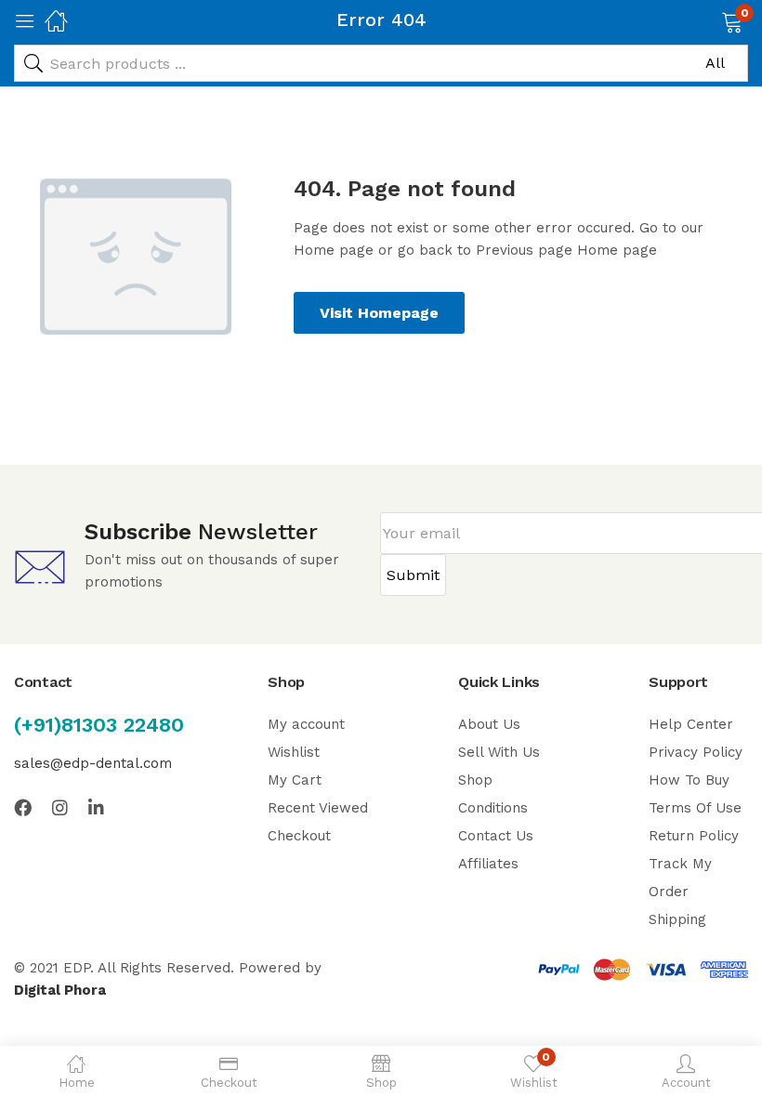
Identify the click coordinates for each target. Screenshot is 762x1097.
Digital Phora (60, 990)
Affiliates (488, 863)
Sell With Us (499, 752)
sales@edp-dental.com (93, 763)
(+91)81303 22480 (99, 724)
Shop (475, 780)
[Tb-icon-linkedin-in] (97, 807)
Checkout (299, 835)
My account (306, 724)
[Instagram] (60, 807)
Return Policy (694, 835)
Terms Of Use (695, 808)
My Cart (295, 780)
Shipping (677, 919)
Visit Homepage (379, 313)
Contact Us (495, 835)
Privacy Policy (695, 752)
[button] (708, 20)
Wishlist (294, 752)
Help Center (691, 724)
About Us (489, 724)
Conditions (493, 808)
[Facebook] (23, 807)
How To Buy (689, 780)
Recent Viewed (318, 808)
